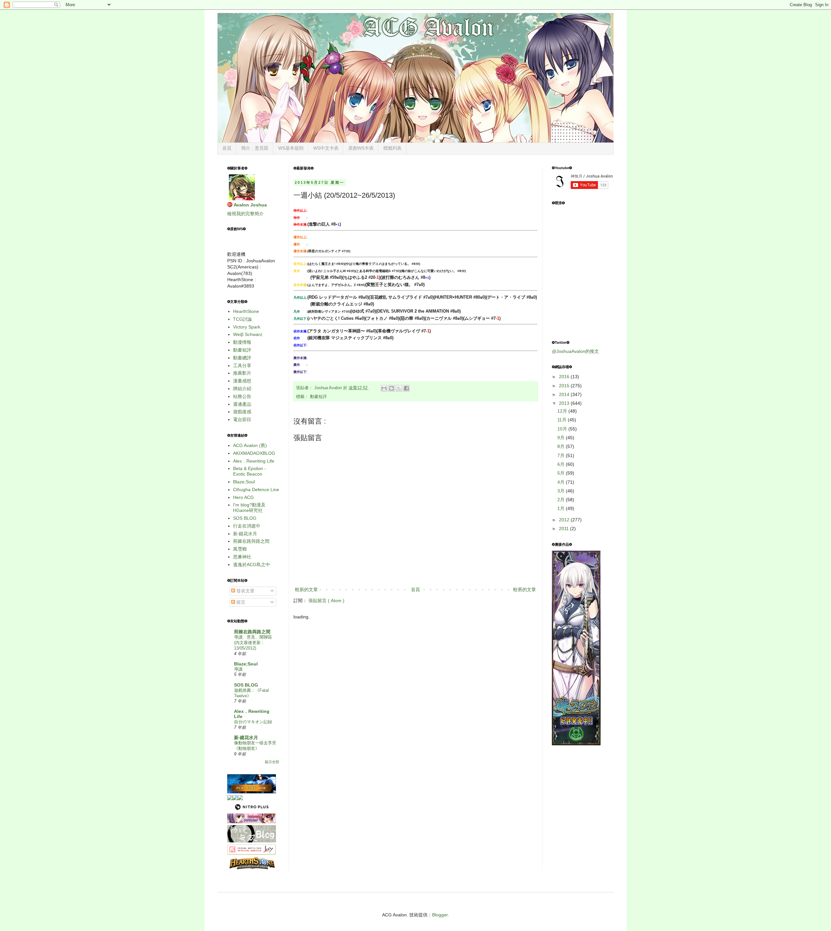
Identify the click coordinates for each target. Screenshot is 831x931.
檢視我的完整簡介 (245, 213)
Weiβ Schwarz (247, 334)
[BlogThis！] (391, 388)
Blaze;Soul (244, 481)
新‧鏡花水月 (245, 533)
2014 (565, 394)
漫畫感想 (242, 380)
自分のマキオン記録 (253, 721)
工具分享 (242, 365)
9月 (561, 437)
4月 (561, 482)
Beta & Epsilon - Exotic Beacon (249, 471)
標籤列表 (392, 148)
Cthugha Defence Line (256, 489)
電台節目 (242, 419)
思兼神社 (242, 556)
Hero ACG (243, 497)
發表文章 (244, 590)
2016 (565, 376)
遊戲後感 (242, 411)
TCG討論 (242, 319)
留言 (240, 602)
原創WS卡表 (361, 148)
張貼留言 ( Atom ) (326, 600)
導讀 (238, 669)
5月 (561, 473)
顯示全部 (272, 762)
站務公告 (242, 396)
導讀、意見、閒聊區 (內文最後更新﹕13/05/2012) (253, 643)
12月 (562, 411)
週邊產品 (242, 404)
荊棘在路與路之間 (251, 541)
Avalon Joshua (250, 204)
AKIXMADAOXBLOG (254, 453)
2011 (564, 528)
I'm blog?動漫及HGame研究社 (249, 507)
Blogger (440, 914)
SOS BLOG (244, 518)
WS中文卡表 (326, 148)
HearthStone (246, 311)
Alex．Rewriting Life (253, 461)
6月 (561, 464)
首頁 (226, 148)
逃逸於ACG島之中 (251, 564)
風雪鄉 (240, 549)
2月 (561, 499)
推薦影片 (242, 373)
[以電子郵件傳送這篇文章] (384, 388)
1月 (561, 508)
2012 (565, 519)
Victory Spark (246, 326)
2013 (565, 403)
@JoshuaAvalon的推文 (575, 351)
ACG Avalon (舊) (250, 445)
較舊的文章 (524, 589)
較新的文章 (306, 589)
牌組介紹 (242, 388)
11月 (562, 419)
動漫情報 (242, 342)
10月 (562, 428)
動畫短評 (318, 396)
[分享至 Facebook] (406, 388)
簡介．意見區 (254, 148)
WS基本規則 (291, 148)
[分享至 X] (399, 388)
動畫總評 (242, 357)
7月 (561, 455)
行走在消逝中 (246, 525)
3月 (561, 490)
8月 (561, 446)
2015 (565, 385)
